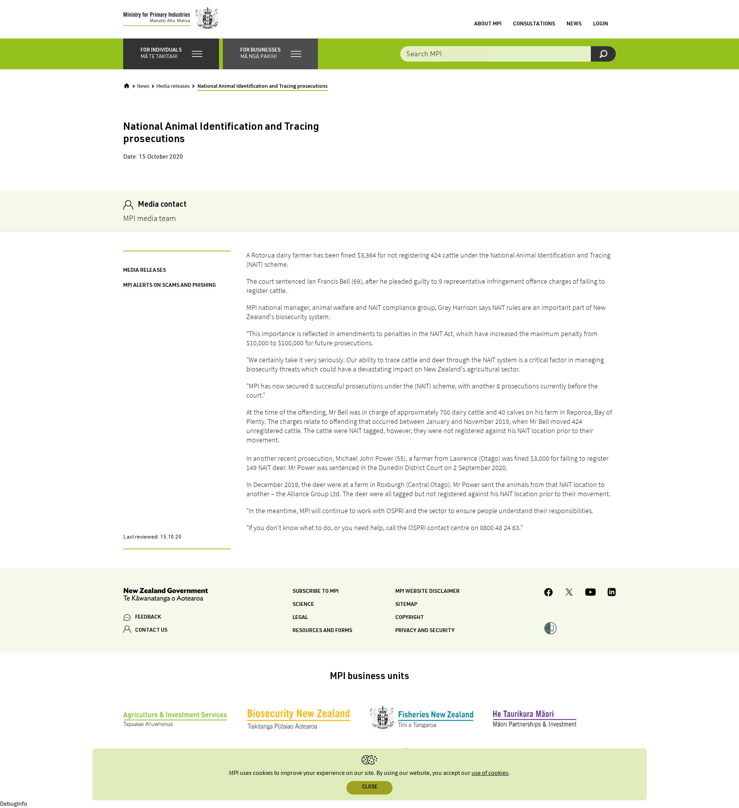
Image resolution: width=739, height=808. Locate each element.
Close (369, 787)
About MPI (488, 24)
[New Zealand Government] (165, 596)
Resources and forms (322, 631)
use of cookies (489, 773)
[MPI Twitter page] (569, 593)
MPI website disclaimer (427, 591)
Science (303, 604)
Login (600, 24)
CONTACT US (151, 630)
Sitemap (406, 604)
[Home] (126, 85)
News (574, 24)
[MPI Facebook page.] (548, 593)
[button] (171, 53)
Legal (300, 618)
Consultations (534, 24)
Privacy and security (425, 631)
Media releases (173, 86)
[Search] (603, 54)
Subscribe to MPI (316, 591)
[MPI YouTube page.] (590, 593)
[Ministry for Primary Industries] (171, 19)
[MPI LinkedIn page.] (611, 593)
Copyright (409, 618)
